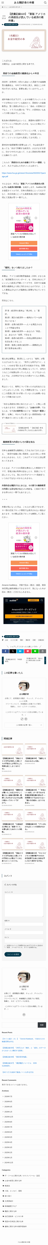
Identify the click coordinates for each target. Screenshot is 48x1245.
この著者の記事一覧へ (24, 725)
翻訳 (21, 640)
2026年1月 (8, 1112)
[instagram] (25, 719)
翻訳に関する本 (11, 1211)
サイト (6, 937)
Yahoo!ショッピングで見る (24, 254)
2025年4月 (8, 1142)
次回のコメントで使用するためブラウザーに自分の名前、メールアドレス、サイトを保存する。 (25, 946)
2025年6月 (8, 1132)
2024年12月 (8, 1162)
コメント (8, 892)
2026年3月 (8, 1107)
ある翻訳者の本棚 (24, 2)
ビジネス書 (14, 640)
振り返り (8, 1196)
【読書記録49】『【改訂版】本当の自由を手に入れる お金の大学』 (30, 429)
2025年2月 (8, 1152)
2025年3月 (8, 1147)
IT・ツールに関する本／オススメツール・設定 (22, 1176)
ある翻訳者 (24, 694)
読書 (34, 640)
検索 (42, 1025)
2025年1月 (8, 1157)
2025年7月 (8, 1127)
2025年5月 (8, 1137)
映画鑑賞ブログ (11, 1206)
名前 (7, 920)
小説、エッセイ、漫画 (13, 1191)
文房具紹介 (9, 1201)
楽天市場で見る (24, 248)
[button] (5, 651)
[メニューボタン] (2, 2)
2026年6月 (8, 1101)
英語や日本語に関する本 (14, 1221)
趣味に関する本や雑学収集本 (16, 1226)
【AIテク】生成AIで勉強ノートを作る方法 (17, 1072)
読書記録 (41, 640)
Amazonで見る (24, 243)
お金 (6, 640)
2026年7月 (8, 1096)
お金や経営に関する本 (11, 24)
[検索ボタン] (45, 2)
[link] (22, 719)
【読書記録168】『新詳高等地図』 (15, 1057)
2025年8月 (8, 1122)
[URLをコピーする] (42, 651)
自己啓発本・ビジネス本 (14, 1216)
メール (7, 929)
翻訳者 (28, 640)
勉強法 (7, 1186)
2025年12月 (8, 1117)
